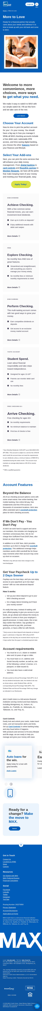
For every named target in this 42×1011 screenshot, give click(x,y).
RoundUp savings (28, 168)
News (5, 864)
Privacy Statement (9, 907)
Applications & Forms (10, 914)
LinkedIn (15, 892)
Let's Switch (21, 116)
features (25, 145)
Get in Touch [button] (9, 855)
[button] (37, 1006)
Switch (16, 828)
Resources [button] (8, 872)
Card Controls (14, 727)
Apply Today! (23, 184)
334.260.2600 (11, 960)
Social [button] (6, 886)
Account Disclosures (10, 911)
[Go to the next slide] (10, 784)
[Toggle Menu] (36, 4)
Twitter (14, 894)
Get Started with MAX (10, 876)
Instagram (15, 897)
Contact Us (7, 859)
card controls (9, 168)
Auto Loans (11, 771)
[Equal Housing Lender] (30, 994)
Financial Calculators (10, 880)
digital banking (28, 165)
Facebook (15, 890)
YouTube (15, 899)
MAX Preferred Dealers (11, 878)
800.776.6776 (26, 960)
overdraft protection (28, 510)
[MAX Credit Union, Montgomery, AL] (8, 4)
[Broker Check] (10, 988)
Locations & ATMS (9, 862)
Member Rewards (11, 171)
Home (5, 11)
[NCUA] (30, 988)
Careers (6, 866)
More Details (12, 236)
